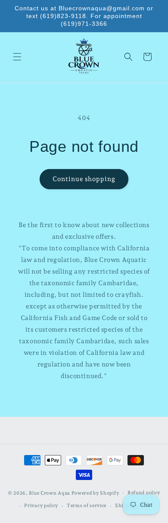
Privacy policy (41, 505)
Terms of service (86, 505)
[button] (17, 56)
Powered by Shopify (95, 492)
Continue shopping (84, 179)
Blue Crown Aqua (49, 492)
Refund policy (144, 492)
